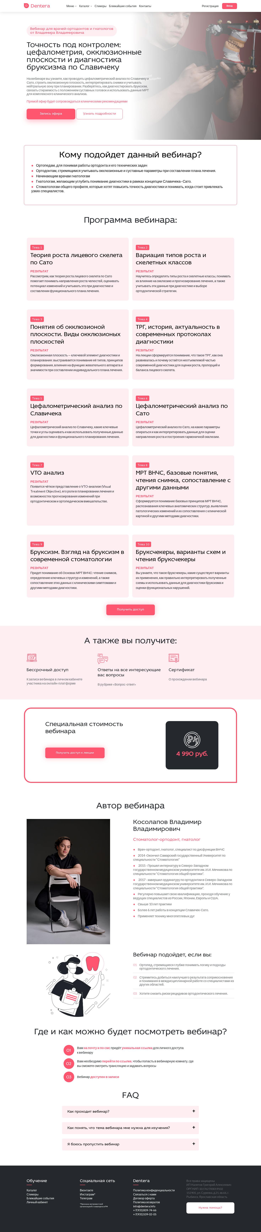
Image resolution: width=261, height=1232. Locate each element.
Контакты (145, 6)
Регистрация (210, 6)
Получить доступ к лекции (75, 752)
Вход (230, 6)
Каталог (84, 6)
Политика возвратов (146, 1202)
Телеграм (86, 1198)
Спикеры (101, 6)
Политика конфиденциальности (154, 1190)
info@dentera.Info (144, 1206)
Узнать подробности (99, 113)
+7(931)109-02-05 (144, 1214)
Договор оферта (144, 1198)
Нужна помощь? (210, 1207)
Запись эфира (51, 113)
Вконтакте (86, 1190)
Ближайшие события (123, 6)
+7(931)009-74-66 (144, 1210)
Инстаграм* (87, 1194)
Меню (70, 6)
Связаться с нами (144, 1194)
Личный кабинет (37, 1202)
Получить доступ (130, 609)
